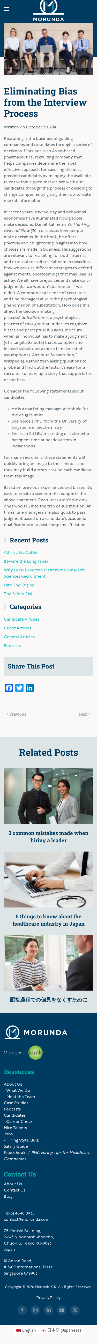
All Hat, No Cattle (21, 553)
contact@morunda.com (27, 1220)
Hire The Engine (19, 585)
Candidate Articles (21, 619)
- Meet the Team (19, 1097)
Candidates (15, 1116)
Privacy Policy (48, 1297)
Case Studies (16, 1103)
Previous (17, 714)
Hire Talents (15, 1128)
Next (83, 714)
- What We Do (17, 1091)
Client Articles (17, 628)
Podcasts (12, 646)
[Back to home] (48, 9)
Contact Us (14, 1190)
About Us (13, 1085)
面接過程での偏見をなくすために (48, 999)
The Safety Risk (18, 594)
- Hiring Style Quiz (21, 1140)
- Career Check (18, 1122)
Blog (8, 1197)
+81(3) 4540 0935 (19, 1213)
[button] (6, 9)
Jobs (8, 1134)
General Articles (19, 637)
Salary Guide (16, 1147)
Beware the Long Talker (26, 562)
